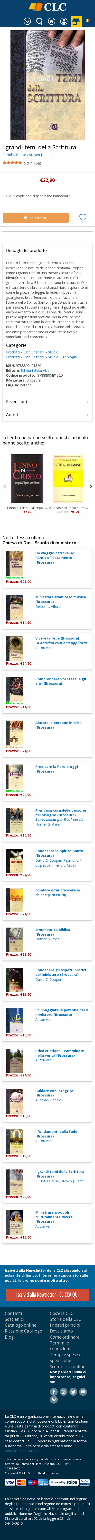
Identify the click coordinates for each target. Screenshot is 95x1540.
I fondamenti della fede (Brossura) (56, 1133)
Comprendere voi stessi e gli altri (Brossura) (60, 681)
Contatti (13, 1313)
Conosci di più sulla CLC (24, 1450)
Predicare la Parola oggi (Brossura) (56, 769)
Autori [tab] (12, 414)
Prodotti (13, 352)
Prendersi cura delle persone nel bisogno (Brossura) (60, 815)
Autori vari (43, 647)
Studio (53, 352)
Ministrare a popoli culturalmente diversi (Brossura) (54, 1217)
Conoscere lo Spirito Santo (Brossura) (59, 853)
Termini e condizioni (60, 1346)
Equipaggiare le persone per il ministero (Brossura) (61, 1012)
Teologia (69, 357)
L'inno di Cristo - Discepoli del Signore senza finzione (27, 508)
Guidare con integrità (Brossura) (54, 1093)
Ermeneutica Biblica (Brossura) (52, 932)
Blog (9, 1337)
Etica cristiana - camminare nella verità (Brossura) (59, 1053)
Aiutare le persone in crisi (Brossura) (58, 725)
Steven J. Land (40, 154)
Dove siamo (61, 1331)
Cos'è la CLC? (62, 1313)
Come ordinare (64, 1337)
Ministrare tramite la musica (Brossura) (60, 599)
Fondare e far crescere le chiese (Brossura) (57, 892)
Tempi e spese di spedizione (66, 1357)
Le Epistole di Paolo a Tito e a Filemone (68, 508)
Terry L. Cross (65, 865)
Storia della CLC (65, 1319)
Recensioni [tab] (16, 401)
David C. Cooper (48, 860)
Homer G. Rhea (47, 824)
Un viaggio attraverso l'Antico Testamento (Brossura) (55, 557)
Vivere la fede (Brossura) (61, 640)
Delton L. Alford (48, 606)
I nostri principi (65, 1325)
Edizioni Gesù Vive (35, 370)
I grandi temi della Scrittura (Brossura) (59, 1173)
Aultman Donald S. (50, 1100)
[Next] (91, 486)
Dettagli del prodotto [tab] (26, 250)
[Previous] (5, 486)
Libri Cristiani (34, 352)
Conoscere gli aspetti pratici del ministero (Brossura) (60, 972)
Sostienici (14, 1319)
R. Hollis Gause (14, 154)
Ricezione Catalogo (23, 1331)
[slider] (12, 163)
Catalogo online (20, 1325)
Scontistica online (67, 1366)
